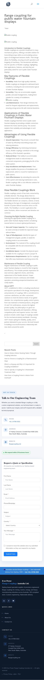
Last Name (7, 485)
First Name (7, 476)
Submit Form (10, 554)
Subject (6, 512)
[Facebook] (8, 601)
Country (6, 521)
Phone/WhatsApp (9, 503)
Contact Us (8, 622)
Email (5, 494)
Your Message (8, 531)
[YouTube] (13, 601)
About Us (8, 617)
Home (7, 613)
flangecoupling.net (15, 444)
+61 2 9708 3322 (14, 421)
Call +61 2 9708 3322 (32, 572)
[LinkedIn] (4, 601)
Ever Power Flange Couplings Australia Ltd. (19, 668)
